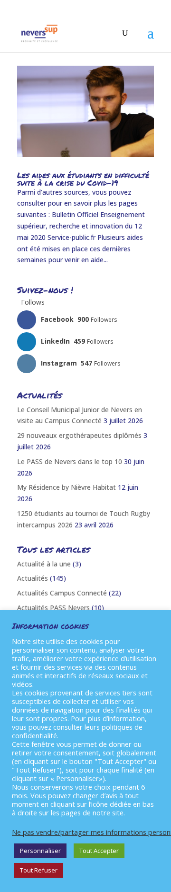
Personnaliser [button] (40, 850)
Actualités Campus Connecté (62, 592)
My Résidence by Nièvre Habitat (66, 487)
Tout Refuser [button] (38, 870)
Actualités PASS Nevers (53, 607)
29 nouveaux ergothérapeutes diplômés (79, 435)
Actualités (32, 578)
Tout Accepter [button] (99, 850)
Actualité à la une (44, 563)
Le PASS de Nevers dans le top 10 (69, 461)
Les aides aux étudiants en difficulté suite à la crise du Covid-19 (83, 178)
